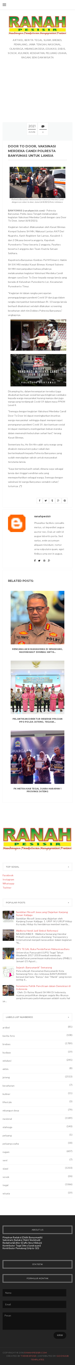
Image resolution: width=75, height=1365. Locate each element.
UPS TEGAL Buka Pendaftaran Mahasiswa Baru (42, 949)
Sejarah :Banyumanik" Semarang (34, 967)
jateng (6, 1077)
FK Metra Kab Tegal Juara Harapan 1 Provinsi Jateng (37, 790)
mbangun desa (11, 1110)
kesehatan (9, 1085)
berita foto (9, 1035)
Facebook (8, 875)
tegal (5, 1185)
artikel (6, 1027)
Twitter (7, 887)
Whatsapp (8, 883)
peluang (7, 1135)
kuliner (6, 1093)
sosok (6, 1176)
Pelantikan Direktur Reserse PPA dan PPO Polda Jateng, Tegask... (37, 720)
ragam (6, 1151)
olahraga (7, 1127)
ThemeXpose (28, 1356)
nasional (7, 1118)
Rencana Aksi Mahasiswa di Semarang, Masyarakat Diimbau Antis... (37, 650)
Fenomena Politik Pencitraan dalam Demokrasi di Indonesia (43, 987)
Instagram (8, 879)
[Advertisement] (37, 83)
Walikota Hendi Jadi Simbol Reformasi (37, 930)
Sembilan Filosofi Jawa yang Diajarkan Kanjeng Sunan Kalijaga (42, 913)
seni (5, 1160)
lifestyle (7, 1102)
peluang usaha (11, 1143)
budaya (7, 1052)
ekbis (6, 1068)
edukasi (7, 1060)
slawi (5, 1168)
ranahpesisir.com (35, 1352)
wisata (6, 1193)
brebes (7, 1044)
